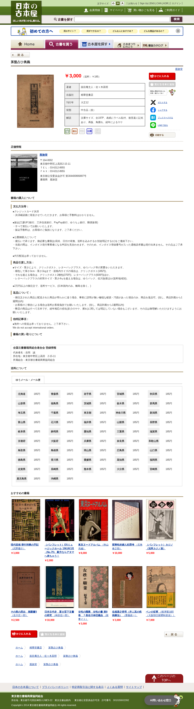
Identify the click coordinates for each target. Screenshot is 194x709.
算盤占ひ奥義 (55, 647)
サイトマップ (134, 686)
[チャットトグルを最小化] (176, 696)
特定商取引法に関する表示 (88, 686)
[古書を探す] (62, 43)
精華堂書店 (36, 647)
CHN (159, 3)
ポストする (162, 102)
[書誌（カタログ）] (155, 45)
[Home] (28, 43)
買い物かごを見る (144, 10)
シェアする (162, 110)
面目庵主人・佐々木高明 (43, 656)
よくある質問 (115, 686)
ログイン (176, 3)
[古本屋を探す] (96, 43)
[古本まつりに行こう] (128, 45)
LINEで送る (163, 125)
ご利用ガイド (172, 10)
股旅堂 (179, 69)
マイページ (116, 10)
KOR (165, 3)
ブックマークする (165, 118)
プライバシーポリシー (55, 686)
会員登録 (94, 10)
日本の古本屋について (25, 686)
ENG (152, 3)
